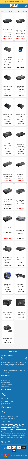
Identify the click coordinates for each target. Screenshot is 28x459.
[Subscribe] (25, 358)
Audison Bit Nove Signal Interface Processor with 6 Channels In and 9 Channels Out (20, 146)
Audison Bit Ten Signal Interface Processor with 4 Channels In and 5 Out (7, 231)
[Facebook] (2, 442)
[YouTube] (9, 442)
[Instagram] (6, 442)
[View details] (3, 394)
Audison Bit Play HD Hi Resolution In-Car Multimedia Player (7, 174)
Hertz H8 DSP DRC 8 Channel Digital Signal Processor (20, 201)
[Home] (14, 5)
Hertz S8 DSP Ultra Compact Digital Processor (7, 259)
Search (3, 378)
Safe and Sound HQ (21, 455)
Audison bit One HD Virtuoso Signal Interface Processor (20, 31)
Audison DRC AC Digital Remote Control (7, 285)
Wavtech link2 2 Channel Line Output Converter (7, 338)
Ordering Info (5, 386)
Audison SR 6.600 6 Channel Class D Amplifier (20, 174)
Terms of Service (6, 384)
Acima (23, 370)
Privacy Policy (5, 380)
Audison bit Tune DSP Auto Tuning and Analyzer (20, 61)
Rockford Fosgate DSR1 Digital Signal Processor (20, 232)
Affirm (18, 370)
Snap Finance (5, 372)
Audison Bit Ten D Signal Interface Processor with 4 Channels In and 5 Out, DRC (7, 203)
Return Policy (5, 382)
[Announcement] (14, 2)
